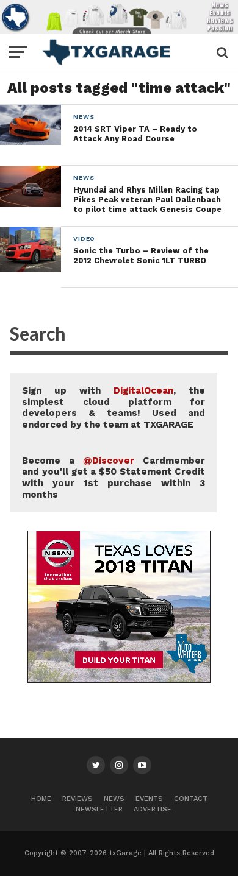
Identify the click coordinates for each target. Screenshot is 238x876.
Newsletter (99, 809)
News (114, 799)
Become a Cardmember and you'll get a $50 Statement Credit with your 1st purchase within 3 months (113, 477)
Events (149, 799)
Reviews (77, 799)
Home (41, 799)
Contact (190, 799)
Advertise (152, 809)
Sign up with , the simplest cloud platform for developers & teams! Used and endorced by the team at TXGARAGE (113, 407)
